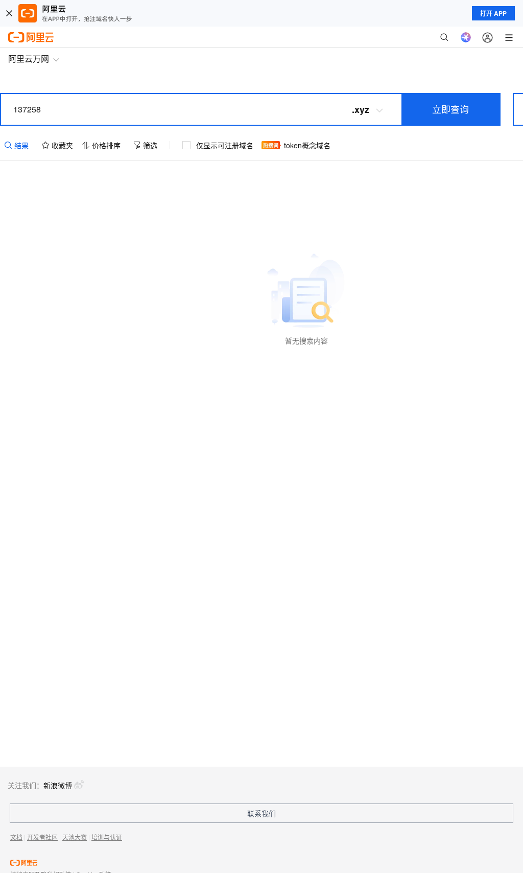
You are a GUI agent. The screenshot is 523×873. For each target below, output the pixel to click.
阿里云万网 (28, 58)
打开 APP (493, 13)
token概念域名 (307, 145)
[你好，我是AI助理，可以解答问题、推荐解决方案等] (466, 37)
